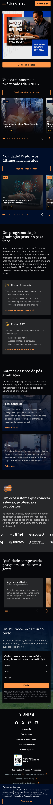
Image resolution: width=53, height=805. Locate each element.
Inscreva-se (42, 3)
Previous (42, 138)
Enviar (26, 685)
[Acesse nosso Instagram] (29, 722)
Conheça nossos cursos (18, 310)
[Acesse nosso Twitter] (23, 722)
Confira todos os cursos (26, 92)
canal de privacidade (16, 698)
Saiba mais (10, 428)
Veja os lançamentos (26, 168)
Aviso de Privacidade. (32, 796)
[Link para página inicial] (16, 3)
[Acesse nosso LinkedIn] (36, 722)
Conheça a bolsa (26, 65)
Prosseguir (26, 801)
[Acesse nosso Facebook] (16, 722)
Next (49, 138)
